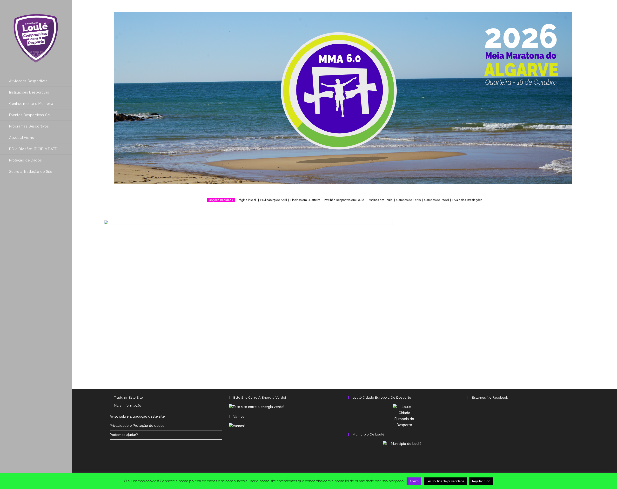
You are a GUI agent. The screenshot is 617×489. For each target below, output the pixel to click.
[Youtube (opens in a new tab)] (32, 191)
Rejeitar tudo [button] (481, 481)
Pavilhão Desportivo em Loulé (344, 200)
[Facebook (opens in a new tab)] (12, 191)
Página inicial (247, 200)
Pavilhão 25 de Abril (273, 200)
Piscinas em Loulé (380, 200)
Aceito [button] (413, 481)
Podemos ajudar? (124, 435)
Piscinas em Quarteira (305, 200)
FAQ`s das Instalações (467, 200)
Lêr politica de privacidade (445, 481)
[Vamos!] (237, 426)
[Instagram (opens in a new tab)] (22, 191)
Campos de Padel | (438, 200)
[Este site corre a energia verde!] (256, 407)
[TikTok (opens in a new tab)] (43, 191)
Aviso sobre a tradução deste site (137, 416)
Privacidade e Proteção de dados (137, 426)
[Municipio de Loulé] (404, 456)
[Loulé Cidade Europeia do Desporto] (404, 416)
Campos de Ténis (408, 200)
